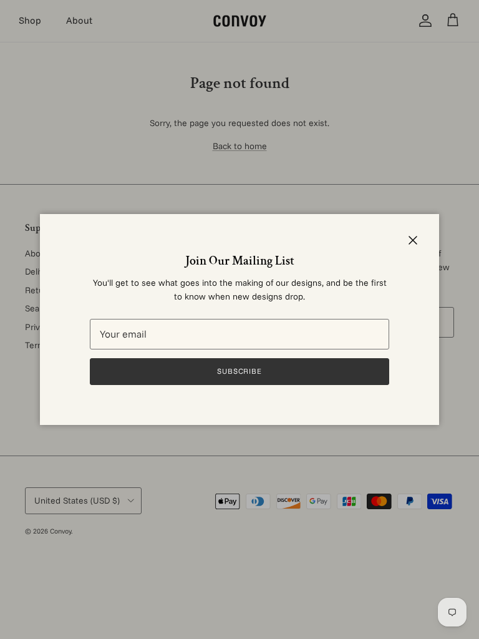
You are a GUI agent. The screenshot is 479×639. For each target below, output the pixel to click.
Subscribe (240, 371)
